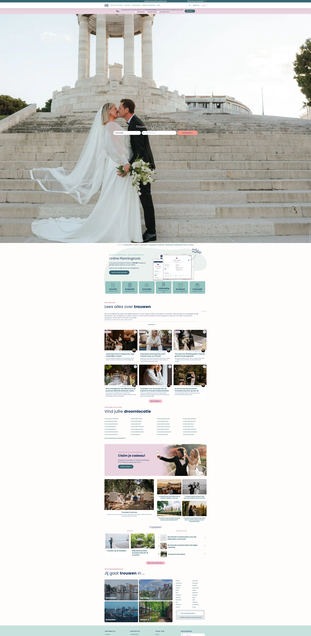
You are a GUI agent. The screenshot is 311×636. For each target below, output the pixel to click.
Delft (177, 592)
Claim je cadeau (125, 466)
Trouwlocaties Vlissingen (189, 429)
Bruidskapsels (178, 245)
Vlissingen (195, 602)
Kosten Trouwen (188, 245)
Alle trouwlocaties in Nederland (114, 438)
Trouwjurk (135, 245)
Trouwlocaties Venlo (188, 426)
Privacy (157, 634)
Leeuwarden (195, 588)
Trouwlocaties (127, 245)
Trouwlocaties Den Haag (110, 421)
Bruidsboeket (169, 245)
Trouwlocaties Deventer (137, 429)
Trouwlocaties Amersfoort (111, 431)
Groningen (195, 583)
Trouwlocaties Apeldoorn (111, 434)
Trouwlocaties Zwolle (188, 434)
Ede (177, 602)
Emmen (178, 607)
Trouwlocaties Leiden (162, 434)
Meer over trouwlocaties (155, 563)
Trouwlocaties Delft (136, 424)
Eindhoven (178, 604)
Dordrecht (178, 599)
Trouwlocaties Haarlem (163, 429)
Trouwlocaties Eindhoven (163, 418)
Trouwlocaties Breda (136, 421)
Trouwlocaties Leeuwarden (164, 431)
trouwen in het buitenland (193, 617)
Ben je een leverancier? (196, 1)
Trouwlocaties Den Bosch (137, 426)
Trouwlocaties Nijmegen (189, 421)
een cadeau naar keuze (133, 462)
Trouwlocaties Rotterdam (111, 424)
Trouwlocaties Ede (135, 434)
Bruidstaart (161, 245)
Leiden (194, 590)
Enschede (195, 580)
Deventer (178, 597)
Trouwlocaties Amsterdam (111, 418)
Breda (177, 590)
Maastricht (195, 592)
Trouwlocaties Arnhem (137, 418)
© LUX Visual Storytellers (310, 236)
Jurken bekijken (134, 634)
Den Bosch (178, 595)
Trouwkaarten (152, 245)
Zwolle (194, 607)
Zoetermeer (195, 604)
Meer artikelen (155, 401)
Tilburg (194, 597)
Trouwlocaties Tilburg (188, 424)
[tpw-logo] (106, 5)
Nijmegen (194, 595)
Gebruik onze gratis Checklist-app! (155, 1)
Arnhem (178, 588)
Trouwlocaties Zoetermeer (190, 431)
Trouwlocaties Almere (110, 429)
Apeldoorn (178, 585)
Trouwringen (143, 245)
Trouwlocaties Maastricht (189, 418)
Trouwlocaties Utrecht (110, 426)
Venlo (193, 599)
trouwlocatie (108, 318)
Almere (178, 580)
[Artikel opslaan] (135, 332)
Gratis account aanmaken (119, 272)
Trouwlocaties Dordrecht (137, 431)
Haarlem (194, 585)
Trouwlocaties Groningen (163, 426)
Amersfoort (179, 583)
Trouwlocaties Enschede (163, 424)
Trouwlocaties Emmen (162, 421)
